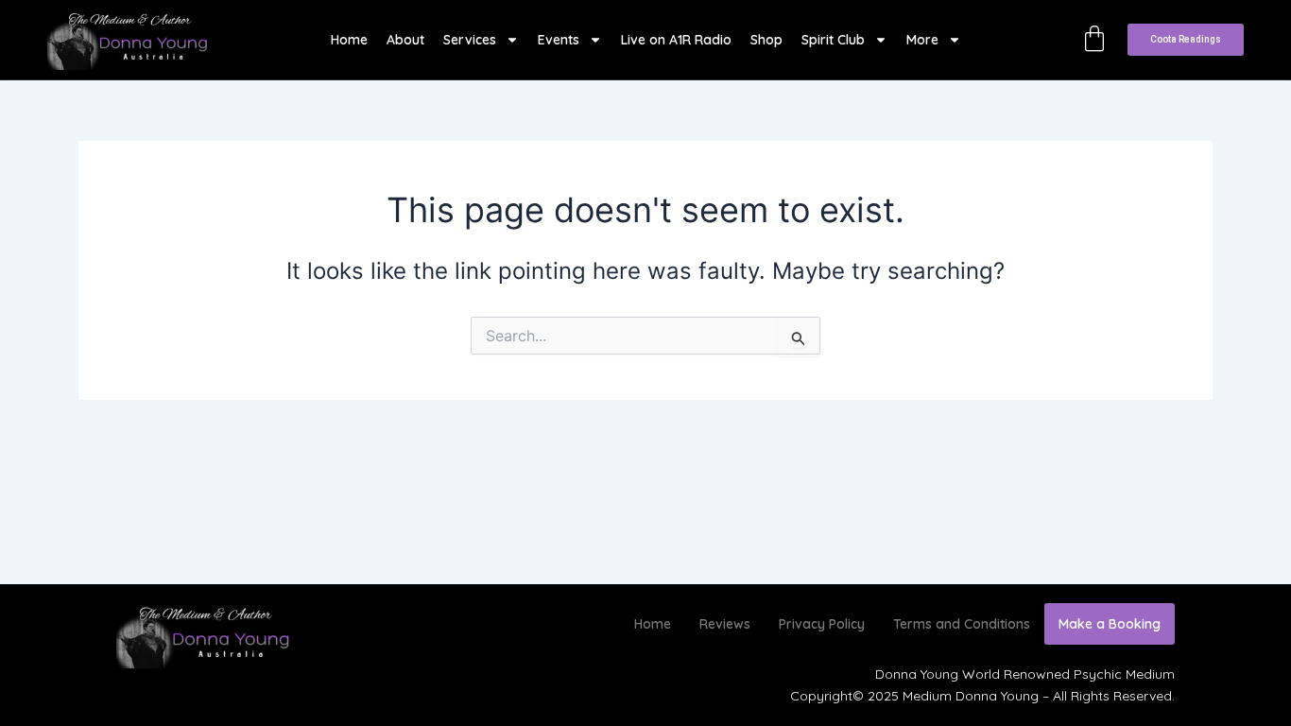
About (405, 39)
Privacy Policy (822, 623)
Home (349, 39)
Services (469, 39)
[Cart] (1094, 39)
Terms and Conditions (961, 623)
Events (558, 39)
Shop (766, 39)
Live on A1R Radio (676, 39)
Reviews (724, 623)
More (922, 39)
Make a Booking (1110, 623)
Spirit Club (833, 39)
